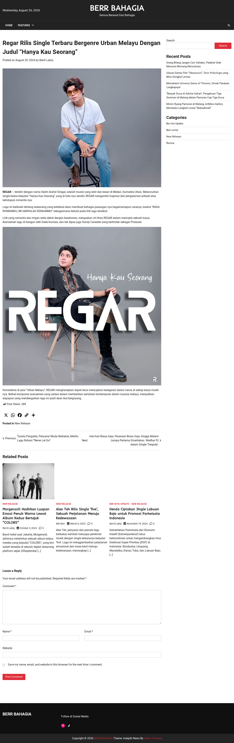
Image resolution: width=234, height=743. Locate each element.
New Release (22, 423)
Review (170, 143)
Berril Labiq (46, 60)
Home (9, 25)
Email (88, 631)
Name (7, 631)
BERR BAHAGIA (117, 8)
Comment (9, 586)
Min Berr (60, 523)
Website (7, 648)
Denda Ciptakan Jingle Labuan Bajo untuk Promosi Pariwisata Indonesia (134, 513)
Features (24, 25)
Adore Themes (153, 738)
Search (170, 40)
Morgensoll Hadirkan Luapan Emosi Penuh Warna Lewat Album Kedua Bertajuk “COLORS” (26, 515)
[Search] (228, 25)
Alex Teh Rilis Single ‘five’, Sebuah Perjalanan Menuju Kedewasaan (77, 513)
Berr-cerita (172, 130)
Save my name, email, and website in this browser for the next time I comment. (55, 664)
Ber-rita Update (119, 504)
